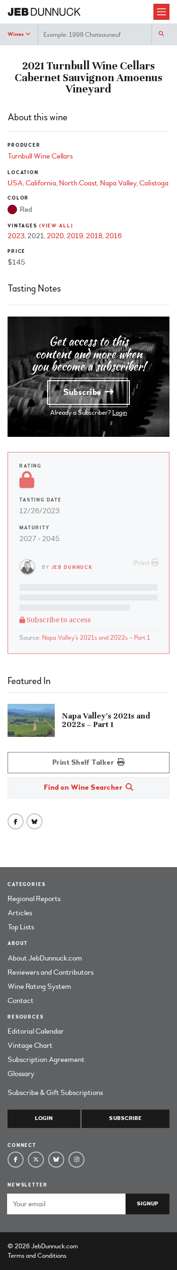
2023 (16, 236)
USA (15, 183)
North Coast (78, 183)
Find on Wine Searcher (84, 787)
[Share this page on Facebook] (16, 821)
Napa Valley (118, 183)
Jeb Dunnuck (72, 567)
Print (142, 563)
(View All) (56, 226)
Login (119, 413)
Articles (20, 913)
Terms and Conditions (37, 1256)
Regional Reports (34, 898)
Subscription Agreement (46, 1059)
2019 (75, 236)
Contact (21, 1000)
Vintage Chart (30, 1045)
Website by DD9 (104, 1246)
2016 (113, 236)
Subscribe (83, 392)
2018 (94, 236)
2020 (55, 236)
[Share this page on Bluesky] (34, 821)
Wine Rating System (39, 986)
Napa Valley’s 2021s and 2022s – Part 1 (96, 638)
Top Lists (21, 927)
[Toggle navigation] (161, 12)
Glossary (21, 1073)
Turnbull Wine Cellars (40, 156)
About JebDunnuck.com (45, 958)
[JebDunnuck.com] (80, 12)
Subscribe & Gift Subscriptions (55, 1092)
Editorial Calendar (36, 1031)
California (40, 183)
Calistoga (154, 183)
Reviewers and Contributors (50, 972)
